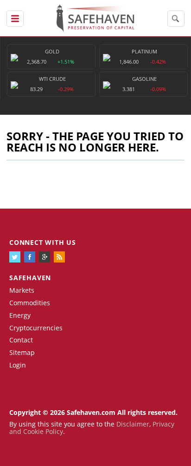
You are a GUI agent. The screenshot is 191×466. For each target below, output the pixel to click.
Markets (21, 290)
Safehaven (30, 277)
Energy (20, 315)
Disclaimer (132, 424)
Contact (21, 339)
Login (17, 365)
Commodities (29, 302)
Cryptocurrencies (36, 327)
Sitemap (22, 352)
